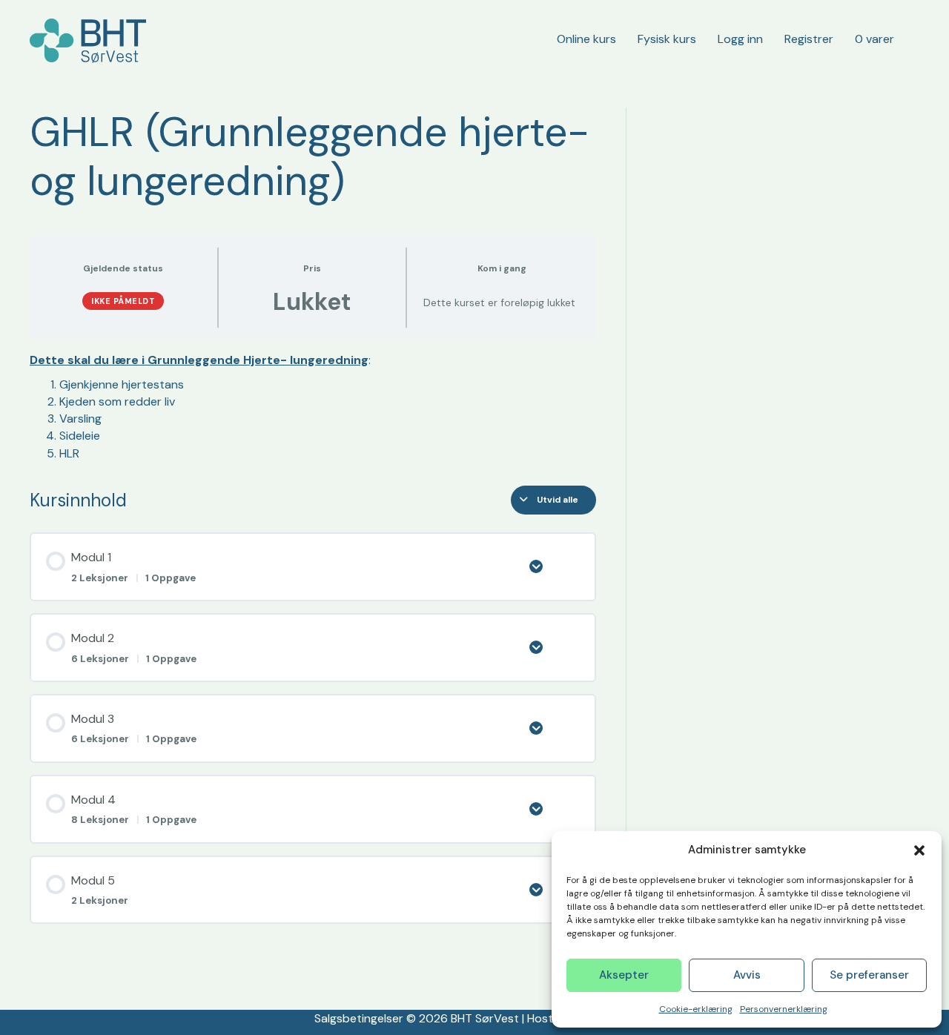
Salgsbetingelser (358, 1018)
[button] (919, 850)
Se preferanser (869, 975)
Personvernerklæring (783, 1009)
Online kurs (586, 39)
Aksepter (624, 975)
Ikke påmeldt (123, 301)
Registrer (808, 39)
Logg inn (740, 39)
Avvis (747, 975)
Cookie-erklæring (696, 1009)
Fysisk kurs (667, 39)
